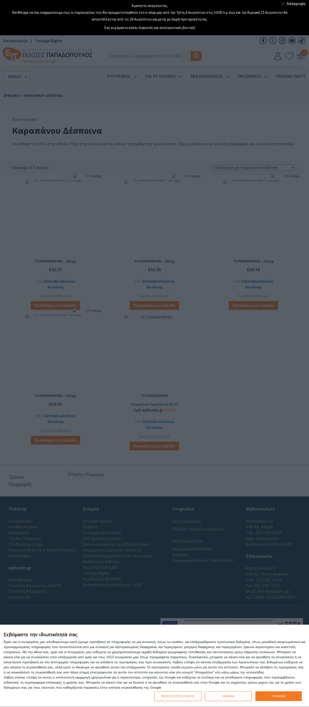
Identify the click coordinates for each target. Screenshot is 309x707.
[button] (294, 3)
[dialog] (154, 666)
